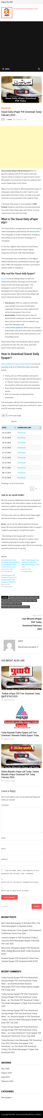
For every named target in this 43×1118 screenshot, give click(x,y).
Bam (39, 1114)
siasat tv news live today (11, 604)
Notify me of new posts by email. (15, 891)
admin (10, 119)
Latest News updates (14, 327)
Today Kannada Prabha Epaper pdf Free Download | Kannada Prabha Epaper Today (20, 734)
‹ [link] (28, 489)
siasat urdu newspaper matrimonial (15, 607)
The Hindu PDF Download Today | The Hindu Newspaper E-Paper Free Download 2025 (21, 1003)
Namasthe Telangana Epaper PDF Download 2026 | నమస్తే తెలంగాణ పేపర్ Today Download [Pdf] (20, 951)
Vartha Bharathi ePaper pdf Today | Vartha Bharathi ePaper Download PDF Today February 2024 (20, 774)
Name (4, 838)
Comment (5, 805)
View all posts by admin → (28, 647)
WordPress (29, 1114)
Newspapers (6, 108)
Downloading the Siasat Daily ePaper (15, 364)
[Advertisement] (21, 43)
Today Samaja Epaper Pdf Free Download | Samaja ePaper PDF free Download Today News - (19, 980)
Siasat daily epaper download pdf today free (19, 600)
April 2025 (5, 1077)
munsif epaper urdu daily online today (24, 597)
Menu (7, 69)
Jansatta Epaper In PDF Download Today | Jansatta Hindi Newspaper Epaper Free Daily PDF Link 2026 (20, 940)
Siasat (3, 278)
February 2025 (7, 1081)
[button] (15, 427)
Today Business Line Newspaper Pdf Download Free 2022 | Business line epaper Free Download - (21, 1043)
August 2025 (6, 1072)
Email (4, 849)
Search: (14, 421)
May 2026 (5, 1068)
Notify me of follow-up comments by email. (20, 882)
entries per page (14, 415)
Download (21, 432)
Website (4, 859)
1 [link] (32, 489)
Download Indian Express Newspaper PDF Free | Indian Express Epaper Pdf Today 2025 (20, 986)
